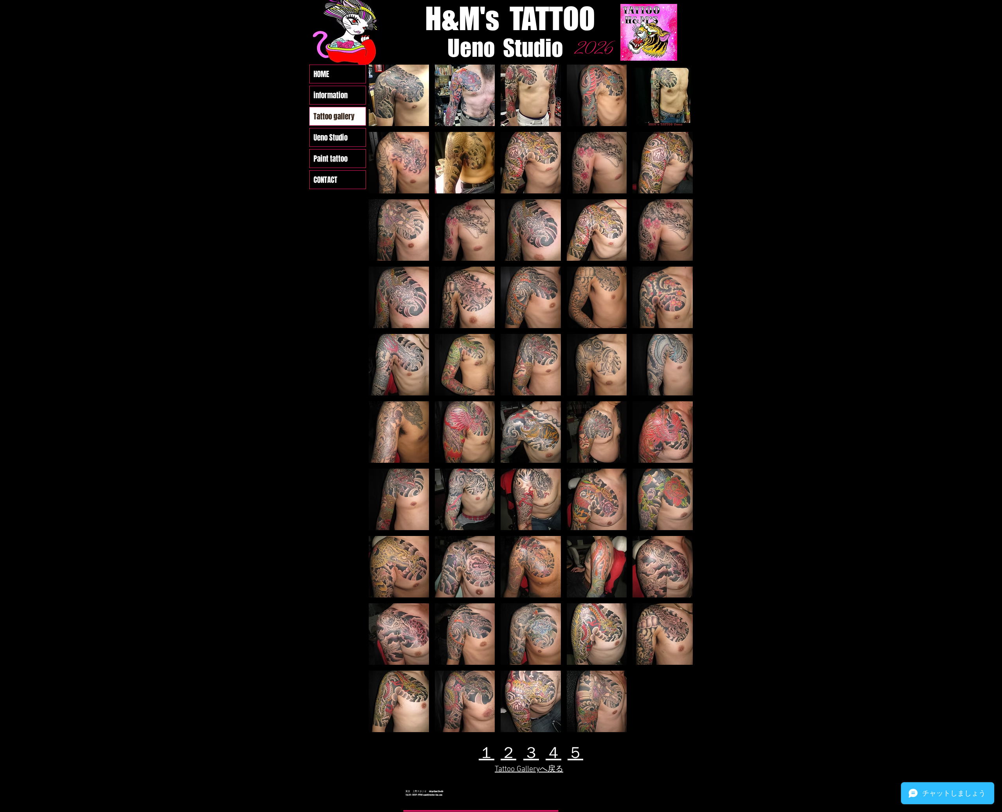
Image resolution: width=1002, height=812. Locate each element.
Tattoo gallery (334, 116)
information (331, 95)
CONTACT (325, 179)
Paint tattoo (331, 158)
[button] (399, 95)
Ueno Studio (331, 137)
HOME (321, 74)
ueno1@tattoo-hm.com (432, 794)
